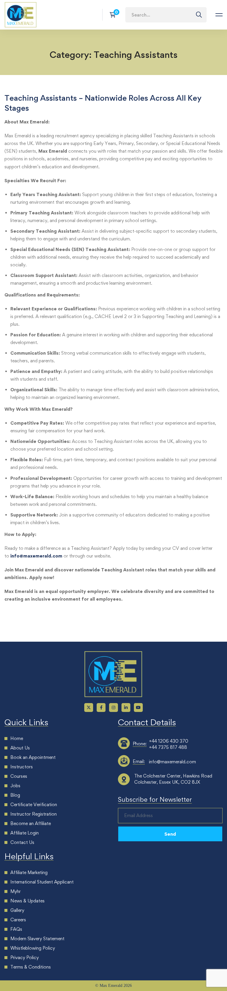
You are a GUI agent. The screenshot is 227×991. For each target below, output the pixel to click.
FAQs (16, 929)
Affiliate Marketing (29, 872)
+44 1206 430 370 (168, 741)
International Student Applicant (42, 882)
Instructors (21, 767)
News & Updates (27, 901)
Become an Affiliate (30, 823)
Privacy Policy (24, 957)
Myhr (15, 891)
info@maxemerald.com (36, 556)
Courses (18, 776)
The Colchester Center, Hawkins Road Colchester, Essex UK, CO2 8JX (173, 779)
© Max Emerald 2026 (113, 985)
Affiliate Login (24, 833)
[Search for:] (166, 14)
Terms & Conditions (30, 967)
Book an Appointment (33, 757)
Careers (18, 919)
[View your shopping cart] (114, 14)
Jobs (15, 785)
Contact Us (22, 842)
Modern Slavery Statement (37, 938)
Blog (15, 795)
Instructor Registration (33, 814)
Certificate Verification (33, 804)
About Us (20, 748)
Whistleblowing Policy (32, 948)
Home (16, 738)
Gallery (17, 910)
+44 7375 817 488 (168, 747)
